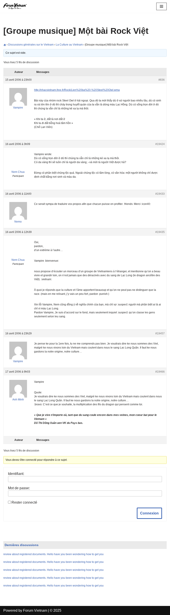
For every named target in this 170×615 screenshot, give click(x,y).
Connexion (149, 513)
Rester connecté (24, 502)
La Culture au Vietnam (69, 44)
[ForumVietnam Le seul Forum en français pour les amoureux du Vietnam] (16, 6)
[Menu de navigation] (161, 6)
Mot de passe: (19, 488)
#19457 (160, 333)
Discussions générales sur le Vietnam (31, 44)
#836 (161, 79)
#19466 (160, 371)
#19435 (160, 232)
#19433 (160, 193)
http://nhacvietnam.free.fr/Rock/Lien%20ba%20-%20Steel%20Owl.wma (77, 89)
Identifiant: (16, 474)
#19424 (160, 144)
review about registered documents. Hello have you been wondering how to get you (53, 554)
